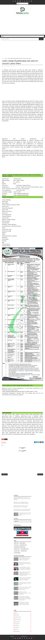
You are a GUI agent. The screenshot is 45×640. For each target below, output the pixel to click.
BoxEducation (18, 619)
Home (3, 58)
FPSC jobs (16, 545)
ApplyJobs (17, 614)
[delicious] (31, 1)
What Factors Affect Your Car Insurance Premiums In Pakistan (25, 563)
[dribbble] (22, 1)
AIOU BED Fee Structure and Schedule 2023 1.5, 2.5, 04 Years (25, 514)
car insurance (17, 552)
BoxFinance (17, 621)
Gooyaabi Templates (31, 636)
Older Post (40, 474)
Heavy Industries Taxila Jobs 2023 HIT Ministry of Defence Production (24, 558)
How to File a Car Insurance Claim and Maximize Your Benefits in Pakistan (25, 578)
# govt (6, 439)
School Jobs (16, 550)
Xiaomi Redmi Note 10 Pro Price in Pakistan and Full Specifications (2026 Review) (22, 498)
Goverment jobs (23, 545)
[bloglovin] (20, 1)
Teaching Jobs (24, 550)
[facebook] (13, 1)
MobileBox (17, 631)
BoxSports (17, 627)
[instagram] (29, 1)
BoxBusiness (22, 543)
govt (6, 58)
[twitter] (15, 1)
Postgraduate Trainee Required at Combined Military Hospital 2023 (24, 603)
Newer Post (4, 474)
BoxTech (17, 629)
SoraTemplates (17, 636)
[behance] (27, 1)
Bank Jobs (16, 543)
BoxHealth (17, 623)
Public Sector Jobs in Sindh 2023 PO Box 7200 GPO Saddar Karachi (25, 588)
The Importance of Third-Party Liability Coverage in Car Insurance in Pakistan (25, 568)
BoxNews (17, 625)
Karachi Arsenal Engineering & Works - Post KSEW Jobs (25, 593)
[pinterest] (18, 1)
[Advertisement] (22, 26)
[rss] (24, 1)
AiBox (16, 612)
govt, (14, 66)
